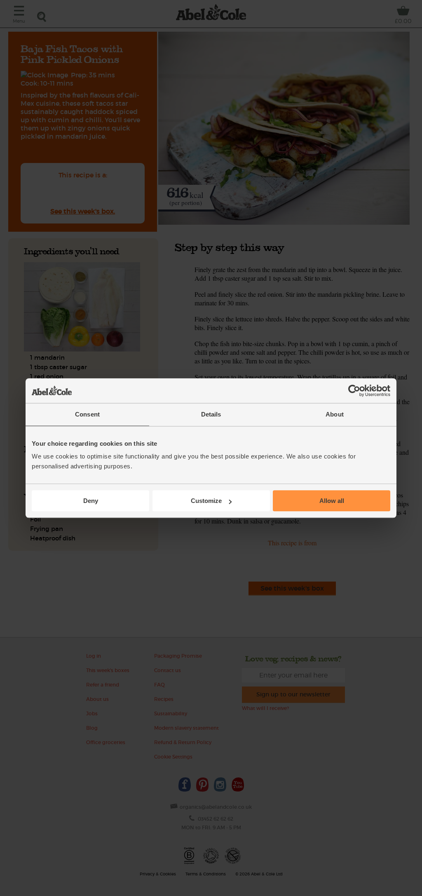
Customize (206, 500)
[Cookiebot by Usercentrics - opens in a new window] (354, 390)
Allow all (331, 500)
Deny (90, 500)
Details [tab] (211, 414)
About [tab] (335, 414)
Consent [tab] (87, 414)
